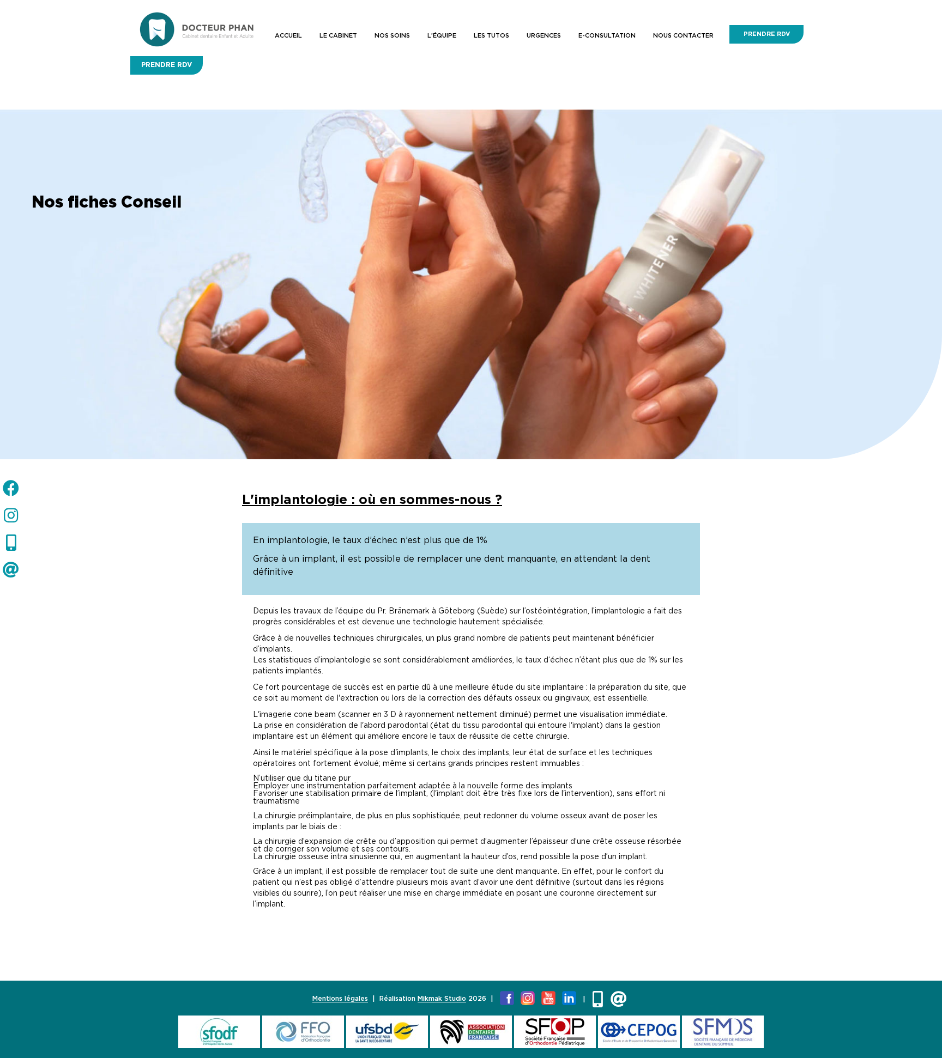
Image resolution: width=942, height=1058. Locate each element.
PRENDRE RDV (767, 34)
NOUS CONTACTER (683, 36)
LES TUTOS (491, 36)
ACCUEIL (288, 36)
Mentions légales (340, 999)
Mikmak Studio (442, 999)
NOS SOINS (392, 36)
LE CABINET (338, 36)
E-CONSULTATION (607, 36)
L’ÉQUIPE (441, 36)
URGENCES (544, 36)
